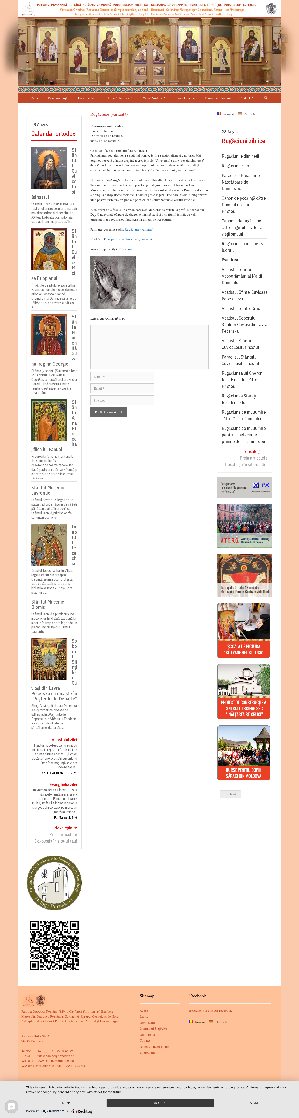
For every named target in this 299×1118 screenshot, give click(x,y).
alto (121, 239)
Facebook (230, 794)
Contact (244, 98)
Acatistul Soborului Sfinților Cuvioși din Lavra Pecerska (244, 324)
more (254, 1103)
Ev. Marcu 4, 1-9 (65, 817)
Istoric (144, 1016)
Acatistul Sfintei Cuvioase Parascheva (244, 295)
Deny (66, 1103)
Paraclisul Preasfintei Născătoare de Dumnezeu (241, 181)
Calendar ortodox (53, 133)
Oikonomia (147, 1034)
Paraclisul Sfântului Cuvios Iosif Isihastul (240, 360)
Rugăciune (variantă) (139, 229)
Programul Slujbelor (153, 1028)
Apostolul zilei (64, 740)
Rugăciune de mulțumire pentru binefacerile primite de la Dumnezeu (244, 434)
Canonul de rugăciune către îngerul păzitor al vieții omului (243, 227)
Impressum (147, 1052)
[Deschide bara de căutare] (265, 98)
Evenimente (86, 98)
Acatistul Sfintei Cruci (241, 308)
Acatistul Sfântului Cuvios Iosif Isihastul (240, 344)
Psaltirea (230, 260)
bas (136, 239)
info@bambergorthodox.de (55, 1055)
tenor (129, 239)
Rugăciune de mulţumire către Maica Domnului (244, 415)
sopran (112, 239)
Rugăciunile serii (236, 166)
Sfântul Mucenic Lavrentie (47, 490)
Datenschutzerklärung (155, 1046)
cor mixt (146, 239)
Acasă (35, 98)
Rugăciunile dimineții (240, 156)
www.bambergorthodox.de (55, 1060)
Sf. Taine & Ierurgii (116, 98)
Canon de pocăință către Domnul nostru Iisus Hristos (244, 204)
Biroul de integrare (218, 98)
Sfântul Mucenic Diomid (47, 604)
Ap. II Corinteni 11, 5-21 (59, 773)
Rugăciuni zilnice (243, 141)
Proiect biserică (186, 98)
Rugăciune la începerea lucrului (243, 247)
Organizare (147, 1022)
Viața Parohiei (152, 98)
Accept (160, 1103)
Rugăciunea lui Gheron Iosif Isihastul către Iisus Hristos (244, 379)
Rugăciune (126, 249)
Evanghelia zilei (63, 784)
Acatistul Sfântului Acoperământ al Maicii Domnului (242, 275)
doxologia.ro (66, 828)
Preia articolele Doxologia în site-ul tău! (55, 837)
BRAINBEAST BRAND (68, 1065)
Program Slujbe (58, 98)
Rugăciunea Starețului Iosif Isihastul (242, 399)
